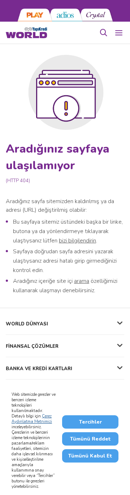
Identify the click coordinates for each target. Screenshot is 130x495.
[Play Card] (34, 15)
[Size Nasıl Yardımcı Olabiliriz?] (103, 33)
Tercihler (90, 422)
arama (81, 281)
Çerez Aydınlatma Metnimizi (32, 418)
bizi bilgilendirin (77, 241)
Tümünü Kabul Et (90, 455)
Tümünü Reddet (90, 438)
